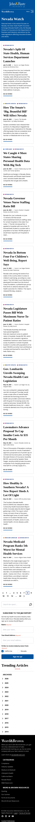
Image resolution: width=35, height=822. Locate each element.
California (8, 651)
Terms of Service (24, 813)
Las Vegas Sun (23, 385)
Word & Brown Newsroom (10, 801)
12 (12, 596)
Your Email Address (11, 635)
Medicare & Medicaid (11, 538)
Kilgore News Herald (25, 557)
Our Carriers (5, 794)
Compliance (8, 149)
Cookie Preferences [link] (8, 821)
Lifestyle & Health (7, 773)
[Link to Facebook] (2, 816)
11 (8, 596)
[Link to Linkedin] (6, 816)
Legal (16, 813)
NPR (20, 499)
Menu (28, 11)
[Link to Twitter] (9, 816)
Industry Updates (10, 103)
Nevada (23, 651)
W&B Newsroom (7, 783)
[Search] (30, 604)
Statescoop (22, 169)
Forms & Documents (8, 798)
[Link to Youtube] (13, 816)
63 (20, 596)
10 (3, 596)
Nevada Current (23, 443)
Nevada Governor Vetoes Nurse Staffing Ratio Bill (16, 202)
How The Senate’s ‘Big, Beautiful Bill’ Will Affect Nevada (15, 111)
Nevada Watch (9, 45)
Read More (7, 94)
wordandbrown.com (18, 755)
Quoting (4, 791)
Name (6, 625)
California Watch (7, 776)
